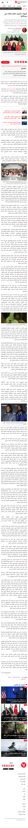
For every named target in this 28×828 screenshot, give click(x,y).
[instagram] (9, 766)
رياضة (24, 806)
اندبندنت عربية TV (21, 814)
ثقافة (4, 6)
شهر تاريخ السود (11, 89)
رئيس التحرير (22, 779)
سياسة (19, 6)
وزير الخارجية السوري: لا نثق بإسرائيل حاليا (13, 8)
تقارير (16, 685)
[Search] (7, 2)
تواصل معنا (23, 781)
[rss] (2, 766)
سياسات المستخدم (21, 774)
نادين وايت (18, 28)
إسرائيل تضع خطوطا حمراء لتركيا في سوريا (15, 718)
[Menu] (2, 2)
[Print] (16, 62)
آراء (14, 6)
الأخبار (24, 6)
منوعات (23, 804)
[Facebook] (13, 766)
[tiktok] (4, 766)
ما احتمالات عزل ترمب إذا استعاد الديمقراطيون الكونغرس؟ (16, 701)
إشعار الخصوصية (22, 776)
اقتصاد (9, 6)
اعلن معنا (23, 784)
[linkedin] (6, 766)
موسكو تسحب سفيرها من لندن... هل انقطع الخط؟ (15, 736)
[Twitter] (11, 766)
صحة (24, 809)
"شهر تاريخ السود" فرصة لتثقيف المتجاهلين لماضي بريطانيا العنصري (12, 112)
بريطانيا (9, 677)
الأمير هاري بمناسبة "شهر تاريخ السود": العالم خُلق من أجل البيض (12, 117)
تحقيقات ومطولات (21, 812)
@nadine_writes (16, 30)
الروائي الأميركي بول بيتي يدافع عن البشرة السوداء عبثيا (12, 123)
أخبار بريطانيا (23, 679)
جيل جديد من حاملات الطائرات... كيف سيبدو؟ (15, 754)
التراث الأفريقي (11, 85)
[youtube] (7, 766)
